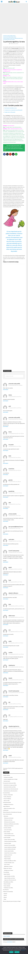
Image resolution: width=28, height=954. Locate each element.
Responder (5, 389)
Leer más (23, 950)
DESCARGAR (9, 941)
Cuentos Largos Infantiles (8, 38)
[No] (26, 950)
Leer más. (17, 952)
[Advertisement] (14, 18)
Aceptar (11, 952)
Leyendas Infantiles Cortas (9, 39)
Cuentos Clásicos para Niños (9, 35)
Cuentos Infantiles (6, 936)
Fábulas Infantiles (19, 38)
